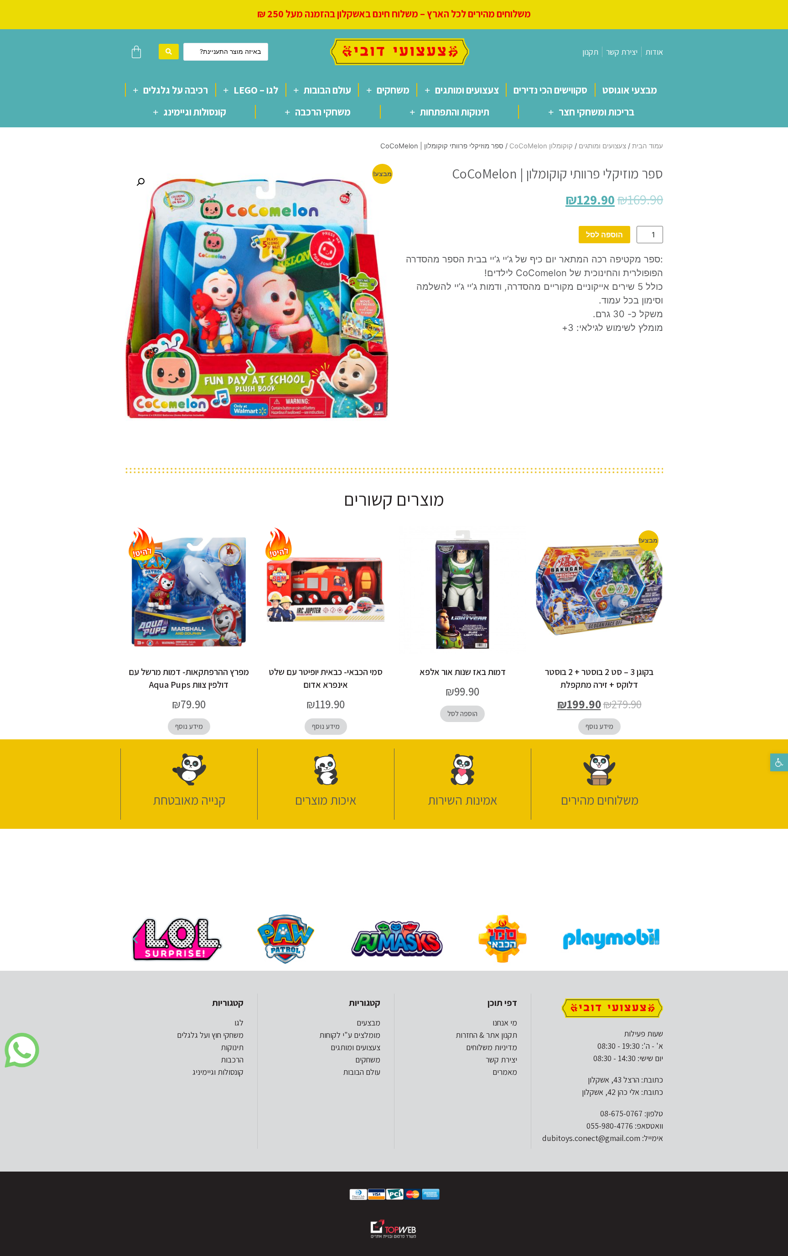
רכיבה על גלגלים (175, 90)
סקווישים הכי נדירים (550, 90)
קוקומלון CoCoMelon (541, 146)
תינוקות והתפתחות (454, 111)
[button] (779, 762)
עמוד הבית (647, 146)
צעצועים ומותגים (467, 90)
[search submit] (169, 51)
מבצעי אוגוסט (629, 90)
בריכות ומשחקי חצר (596, 111)
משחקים (393, 90)
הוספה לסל (604, 234)
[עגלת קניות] (136, 51)
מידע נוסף (599, 726)
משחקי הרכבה (323, 111)
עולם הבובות (327, 90)
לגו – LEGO (255, 90)
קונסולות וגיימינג (194, 111)
